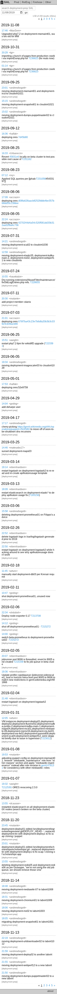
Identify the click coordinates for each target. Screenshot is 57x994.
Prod (16, 2)
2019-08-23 (10, 169)
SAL (7, 2)
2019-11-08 (10, 25)
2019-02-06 (10, 607)
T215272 (46, 626)
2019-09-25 (10, 82)
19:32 (5, 784)
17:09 (5, 197)
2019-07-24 (10, 271)
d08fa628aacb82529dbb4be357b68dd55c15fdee (28, 201)
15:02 (5, 111)
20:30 (5, 298)
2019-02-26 (10, 527)
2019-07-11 (10, 293)
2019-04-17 (10, 417)
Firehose (37, 2)
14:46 (5, 447)
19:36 (5, 671)
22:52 (5, 533)
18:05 (5, 918)
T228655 (35, 282)
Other (48, 2)
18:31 (5, 897)
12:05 (5, 718)
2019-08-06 (10, 191)
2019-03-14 (10, 461)
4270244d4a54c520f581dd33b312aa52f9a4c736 (28, 223)
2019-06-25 (10, 334)
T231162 (26, 159)
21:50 (5, 972)
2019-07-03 (10, 312)
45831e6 (14, 156)
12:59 (5, 252)
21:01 (5, 318)
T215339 (18, 661)
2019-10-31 (10, 47)
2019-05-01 (10, 378)
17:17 (5, 423)
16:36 (5, 133)
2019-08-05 (10, 213)
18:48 (5, 886)
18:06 (5, 907)
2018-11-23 (10, 798)
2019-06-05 (10, 356)
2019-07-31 (10, 235)
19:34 (5, 362)
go (26, 12)
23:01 (5, 87)
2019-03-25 (10, 442)
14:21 (5, 241)
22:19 (5, 938)
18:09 (5, 489)
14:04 (5, 403)
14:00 (5, 634)
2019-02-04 (10, 693)
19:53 (5, 754)
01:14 (5, 65)
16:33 (5, 153)
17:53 (5, 384)
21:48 (5, 698)
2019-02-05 (10, 650)
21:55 (5, 962)
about (50, 991)
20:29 (5, 52)
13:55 (5, 803)
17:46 (5, 30)
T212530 (6, 787)
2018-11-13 (10, 932)
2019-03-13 (10, 483)
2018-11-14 (10, 880)
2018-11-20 (10, 820)
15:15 (5, 101)
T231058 (41, 178)
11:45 (5, 571)
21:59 (5, 951)
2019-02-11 (10, 587)
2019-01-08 (10, 749)
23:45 (5, 825)
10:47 (5, 593)
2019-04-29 (10, 398)
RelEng (26, 2)
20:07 (5, 656)
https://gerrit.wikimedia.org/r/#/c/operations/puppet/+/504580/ (28, 427)
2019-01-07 (10, 778)
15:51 (5, 340)
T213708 (36, 616)
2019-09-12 (10, 128)
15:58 (5, 511)
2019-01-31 (10, 712)
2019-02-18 (10, 565)
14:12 (5, 623)
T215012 (46, 738)
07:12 (5, 175)
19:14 (5, 467)
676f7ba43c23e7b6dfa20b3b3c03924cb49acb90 (28, 322)
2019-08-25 (10, 148)
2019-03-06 (10, 505)
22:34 (5, 612)
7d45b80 (23, 137)
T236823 (33, 58)
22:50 (5, 546)
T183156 (34, 495)
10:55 (5, 276)
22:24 (5, 219)
